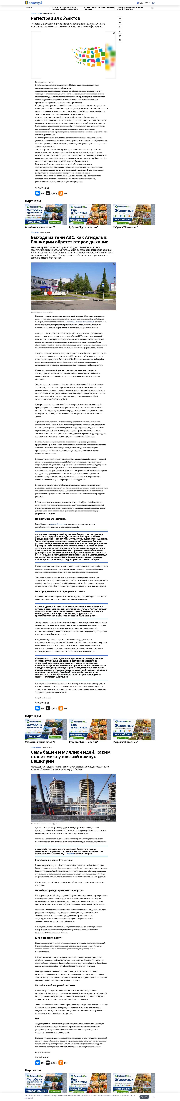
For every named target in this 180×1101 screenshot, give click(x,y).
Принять (144, 1097)
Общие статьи (36, 13)
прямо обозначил (57, 524)
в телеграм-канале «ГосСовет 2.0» (80, 322)
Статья (28, 7)
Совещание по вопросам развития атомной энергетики (130, 8)
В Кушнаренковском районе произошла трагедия (99, 8)
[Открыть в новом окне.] (39, 193)
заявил (70, 853)
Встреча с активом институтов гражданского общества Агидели (65, 8)
